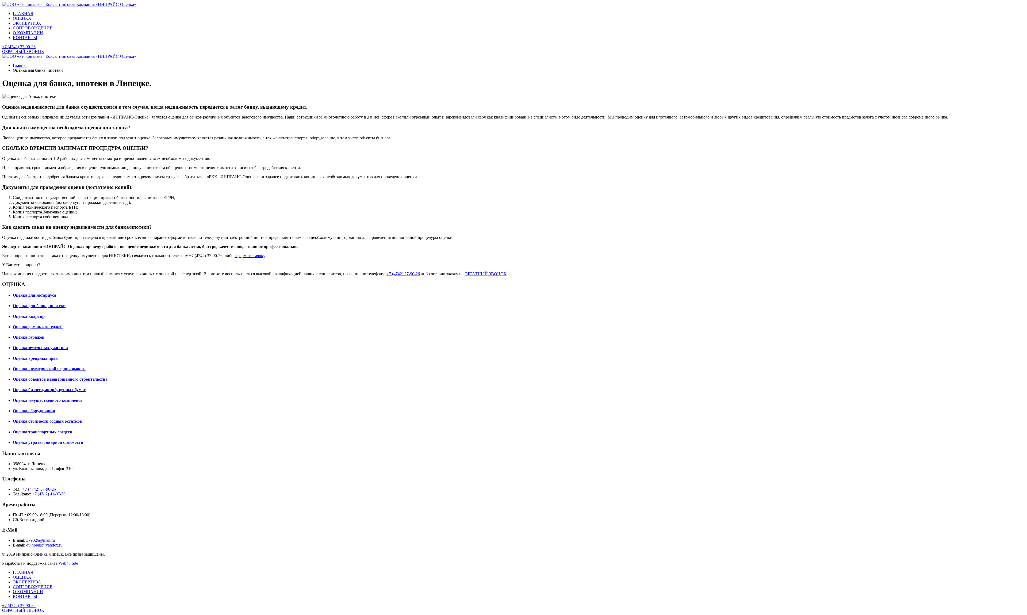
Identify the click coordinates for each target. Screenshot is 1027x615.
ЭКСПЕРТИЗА (27, 23)
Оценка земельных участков (40, 347)
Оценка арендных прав (35, 358)
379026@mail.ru (40, 540)
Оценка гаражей (28, 337)
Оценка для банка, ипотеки (39, 305)
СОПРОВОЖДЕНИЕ (32, 28)
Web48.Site (68, 563)
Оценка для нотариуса (34, 295)
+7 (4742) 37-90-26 (19, 46)
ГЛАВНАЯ (23, 13)
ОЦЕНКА (22, 18)
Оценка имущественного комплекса (47, 400)
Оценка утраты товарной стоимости (48, 442)
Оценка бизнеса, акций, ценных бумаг (49, 389)
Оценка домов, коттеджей (38, 326)
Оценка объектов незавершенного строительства (60, 379)
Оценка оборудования (34, 410)
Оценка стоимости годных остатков (47, 421)
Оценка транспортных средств (42, 432)
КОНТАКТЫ (25, 37)
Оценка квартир (29, 316)
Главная (20, 65)
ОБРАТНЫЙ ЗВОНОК (23, 51)
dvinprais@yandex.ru (44, 545)
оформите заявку (250, 255)
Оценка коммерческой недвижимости (49, 368)
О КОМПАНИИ (28, 32)
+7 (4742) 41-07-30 (49, 494)
